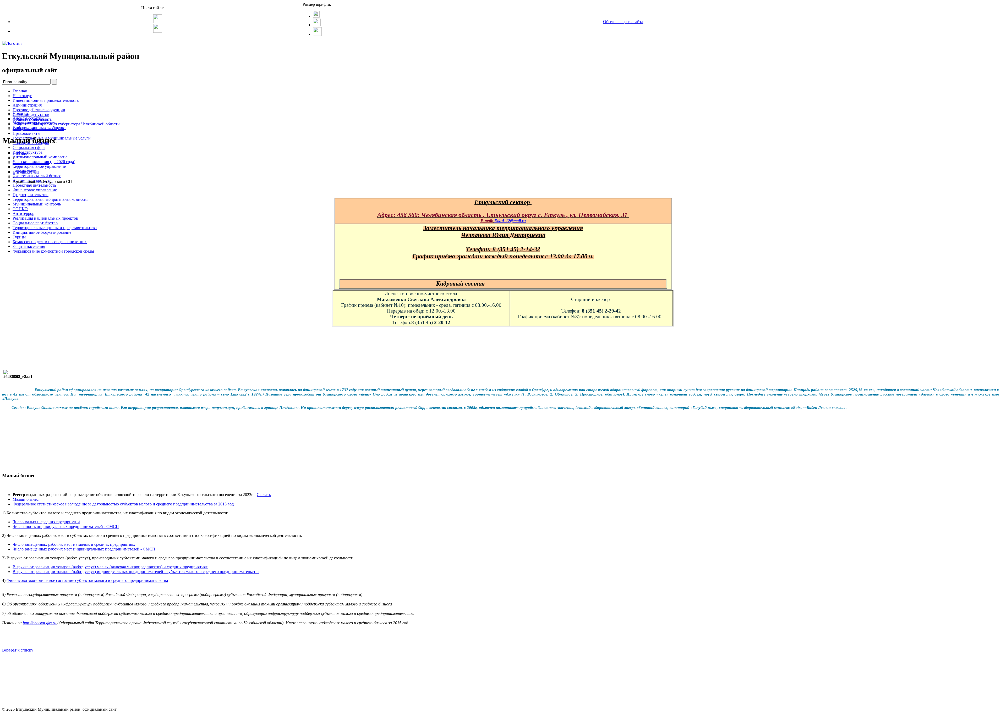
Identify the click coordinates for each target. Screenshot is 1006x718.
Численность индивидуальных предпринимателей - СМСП (66, 526)
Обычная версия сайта (623, 21)
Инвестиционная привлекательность (46, 100)
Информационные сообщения (39, 127)
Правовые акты (26, 133)
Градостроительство (30, 194)
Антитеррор (23, 213)
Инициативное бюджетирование (42, 232)
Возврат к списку (17, 650)
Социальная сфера (29, 147)
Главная (20, 91)
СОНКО (20, 209)
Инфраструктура (27, 152)
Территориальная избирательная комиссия (50, 199)
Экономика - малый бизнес (37, 176)
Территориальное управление (39, 166)
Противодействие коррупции (39, 110)
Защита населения (29, 246)
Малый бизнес (26, 499)
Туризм (19, 237)
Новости (20, 113)
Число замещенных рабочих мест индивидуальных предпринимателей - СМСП (84, 549)
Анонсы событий (28, 118)
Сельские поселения (31, 162)
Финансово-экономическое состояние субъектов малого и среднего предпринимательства (87, 580)
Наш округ (22, 95)
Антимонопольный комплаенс (40, 157)
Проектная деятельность (34, 185)
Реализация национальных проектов (45, 218)
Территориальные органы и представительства (55, 227)
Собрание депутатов (31, 114)
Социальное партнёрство (35, 223)
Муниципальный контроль (37, 204)
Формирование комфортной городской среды (53, 251)
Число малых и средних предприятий (46, 522)
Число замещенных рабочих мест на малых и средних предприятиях (74, 544)
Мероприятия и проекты (35, 123)
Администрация (27, 105)
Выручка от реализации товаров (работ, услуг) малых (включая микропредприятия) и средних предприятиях (110, 567)
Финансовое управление (35, 190)
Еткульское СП (26, 172)
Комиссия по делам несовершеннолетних (50, 242)
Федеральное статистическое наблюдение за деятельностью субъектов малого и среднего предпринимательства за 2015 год (123, 504)
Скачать (264, 494)
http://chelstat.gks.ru (40, 623)
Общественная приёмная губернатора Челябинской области (66, 124)
